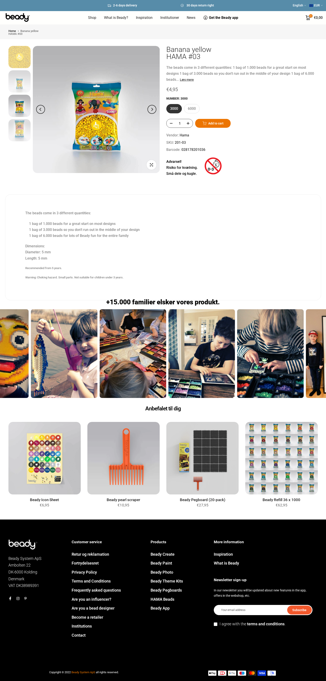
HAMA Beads (162, 599)
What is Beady (226, 563)
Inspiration (144, 18)
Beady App (160, 608)
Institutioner (169, 18)
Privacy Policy (84, 572)
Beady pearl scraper (123, 500)
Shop (92, 18)
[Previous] (40, 109)
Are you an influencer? (91, 599)
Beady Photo (162, 572)
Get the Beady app (223, 18)
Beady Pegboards (166, 590)
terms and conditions (266, 624)
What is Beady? (116, 18)
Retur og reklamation (90, 554)
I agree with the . (252, 624)
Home (12, 31)
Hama (184, 135)
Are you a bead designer (93, 608)
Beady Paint (161, 563)
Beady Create (163, 554)
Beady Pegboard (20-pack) (202, 500)
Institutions (82, 626)
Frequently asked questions (96, 590)
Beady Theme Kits (167, 581)
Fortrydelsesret (85, 563)
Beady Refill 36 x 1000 (281, 500)
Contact (79, 635)
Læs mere (187, 79)
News (191, 18)
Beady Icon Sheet (44, 500)
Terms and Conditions (91, 581)
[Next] (151, 109)
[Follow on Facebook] (10, 598)
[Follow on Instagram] (18, 598)
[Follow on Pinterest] (25, 598)
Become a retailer (87, 617)
